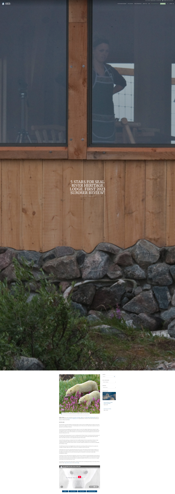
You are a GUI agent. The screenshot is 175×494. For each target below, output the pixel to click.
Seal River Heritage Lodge (78, 417)
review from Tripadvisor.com (72, 418)
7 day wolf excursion (68, 462)
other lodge (77, 462)
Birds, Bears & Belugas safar (91, 417)
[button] (65, 491)
